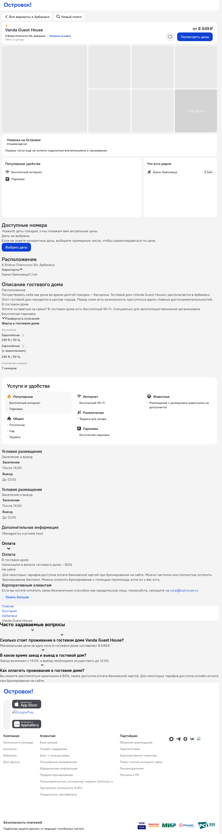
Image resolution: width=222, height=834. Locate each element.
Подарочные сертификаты (58, 794)
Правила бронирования (56, 775)
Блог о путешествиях (55, 755)
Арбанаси (9, 615)
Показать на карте (60, 35)
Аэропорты (10, 269)
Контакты (10, 749)
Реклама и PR (129, 775)
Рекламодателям (132, 768)
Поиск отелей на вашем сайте (141, 762)
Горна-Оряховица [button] (15, 274)
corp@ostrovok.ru (184, 590)
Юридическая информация (59, 768)
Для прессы (11, 762)
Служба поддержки (53, 749)
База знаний (48, 742)
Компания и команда (18, 742)
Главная (8, 606)
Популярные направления (58, 762)
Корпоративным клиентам (138, 755)
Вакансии (10, 755)
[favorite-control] (170, 36)
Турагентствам (130, 749)
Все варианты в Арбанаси (29, 17)
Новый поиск (71, 17)
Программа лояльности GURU (61, 788)
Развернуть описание (22, 318)
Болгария (9, 611)
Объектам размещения (136, 742)
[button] (44, 89)
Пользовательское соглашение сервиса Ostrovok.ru (76, 781)
